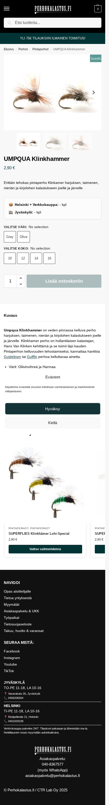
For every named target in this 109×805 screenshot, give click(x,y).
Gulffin (32, 357)
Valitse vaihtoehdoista (45, 549)
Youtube (10, 664)
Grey (9, 237)
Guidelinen (12, 357)
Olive (23, 237)
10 (10, 258)
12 (23, 258)
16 (49, 258)
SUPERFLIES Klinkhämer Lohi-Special (39, 533)
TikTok (9, 671)
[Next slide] (93, 92)
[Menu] (11, 9)
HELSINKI (12, 706)
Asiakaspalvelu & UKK (21, 611)
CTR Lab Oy (47, 790)
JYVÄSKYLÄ (14, 682)
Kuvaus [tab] (10, 315)
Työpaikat (11, 618)
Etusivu (9, 49)
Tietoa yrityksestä (18, 598)
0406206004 (15, 697)
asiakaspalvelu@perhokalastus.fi (52, 775)
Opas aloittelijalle (17, 591)
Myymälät (11, 604)
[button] (97, 8)
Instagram (12, 658)
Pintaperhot (40, 49)
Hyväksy (52, 408)
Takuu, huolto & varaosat (24, 631)
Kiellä (52, 422)
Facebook (12, 651)
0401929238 (15, 721)
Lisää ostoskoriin (64, 281)
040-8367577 (52, 764)
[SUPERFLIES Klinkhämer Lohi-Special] (45, 482)
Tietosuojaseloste (18, 624)
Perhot (23, 49)
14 (36, 258)
